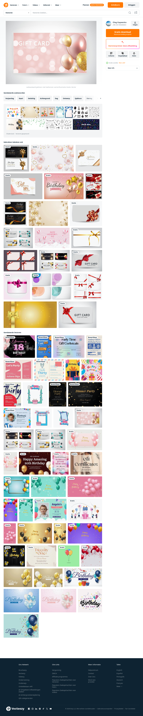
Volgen (135, 25)
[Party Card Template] (85, 394)
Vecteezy (22, 673)
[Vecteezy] (6, 5)
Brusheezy (23, 670)
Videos (35, 5)
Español (120, 673)
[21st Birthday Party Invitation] (41, 556)
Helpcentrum (93, 670)
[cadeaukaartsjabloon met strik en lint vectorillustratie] (86, 213)
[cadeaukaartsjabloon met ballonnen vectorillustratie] (18, 238)
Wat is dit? (122, 63)
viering (89, 98)
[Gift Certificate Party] (68, 346)
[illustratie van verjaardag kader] (35, 394)
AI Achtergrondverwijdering (29, 695)
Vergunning (56, 670)
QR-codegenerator (26, 698)
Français (120, 683)
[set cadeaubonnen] (20, 260)
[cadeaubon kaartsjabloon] (23, 186)
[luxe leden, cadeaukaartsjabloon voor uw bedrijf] (16, 158)
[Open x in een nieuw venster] (47, 709)
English (119, 670)
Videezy (21, 677)
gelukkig (31, 98)
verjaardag (9, 98)
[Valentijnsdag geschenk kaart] (17, 286)
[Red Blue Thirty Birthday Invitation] (12, 394)
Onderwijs (22, 683)
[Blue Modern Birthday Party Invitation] (94, 346)
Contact (91, 673)
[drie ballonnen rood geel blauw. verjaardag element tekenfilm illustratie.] (68, 556)
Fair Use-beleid (130, 709)
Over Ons (91, 677)
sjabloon (78, 98)
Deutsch (120, 680)
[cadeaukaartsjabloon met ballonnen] (54, 260)
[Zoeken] (129, 12)
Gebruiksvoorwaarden (104, 709)
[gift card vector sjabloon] (89, 158)
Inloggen (131, 5)
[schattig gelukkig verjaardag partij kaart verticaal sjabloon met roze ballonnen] (10, 533)
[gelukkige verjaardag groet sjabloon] (18, 577)
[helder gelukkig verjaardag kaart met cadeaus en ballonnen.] (73, 370)
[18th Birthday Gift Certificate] (86, 463)
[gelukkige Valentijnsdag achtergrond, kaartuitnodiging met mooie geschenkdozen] (52, 238)
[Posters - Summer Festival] (44, 346)
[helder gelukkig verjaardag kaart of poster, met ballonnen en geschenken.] (91, 370)
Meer (57, 5)
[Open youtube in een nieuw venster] (51, 709)
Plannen (86, 5)
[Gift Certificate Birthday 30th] (35, 463)
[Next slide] (98, 98)
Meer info (111, 68)
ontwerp (66, 98)
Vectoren (13, 5)
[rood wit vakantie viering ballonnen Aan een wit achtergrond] (91, 556)
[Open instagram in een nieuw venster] (32, 709)
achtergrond (45, 98)
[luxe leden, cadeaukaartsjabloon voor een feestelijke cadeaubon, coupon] (93, 186)
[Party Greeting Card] (57, 394)
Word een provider (92, 681)
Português (120, 677)
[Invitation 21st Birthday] (60, 463)
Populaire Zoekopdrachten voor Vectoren (64, 681)
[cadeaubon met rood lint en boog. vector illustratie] (87, 286)
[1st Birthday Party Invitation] (17, 418)
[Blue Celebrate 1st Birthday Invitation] (50, 510)
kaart (21, 98)
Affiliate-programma (59, 677)
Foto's (24, 5)
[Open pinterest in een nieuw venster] (40, 709)
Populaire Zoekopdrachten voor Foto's (64, 686)
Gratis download (122, 33)
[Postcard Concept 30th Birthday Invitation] (49, 370)
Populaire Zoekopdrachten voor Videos (64, 691)
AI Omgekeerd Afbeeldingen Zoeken (29, 691)
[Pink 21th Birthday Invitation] (18, 370)
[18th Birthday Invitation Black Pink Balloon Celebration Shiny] (19, 346)
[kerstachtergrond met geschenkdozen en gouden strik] (48, 213)
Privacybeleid (118, 709)
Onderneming (24, 680)
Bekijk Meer (86, 124)
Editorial (46, 5)
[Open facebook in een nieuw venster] (29, 709)
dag (56, 98)
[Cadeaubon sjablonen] (51, 286)
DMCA (54, 673)
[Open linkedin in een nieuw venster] (36, 709)
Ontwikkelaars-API (25, 686)
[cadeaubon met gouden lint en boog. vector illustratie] (86, 238)
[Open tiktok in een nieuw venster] (43, 709)
